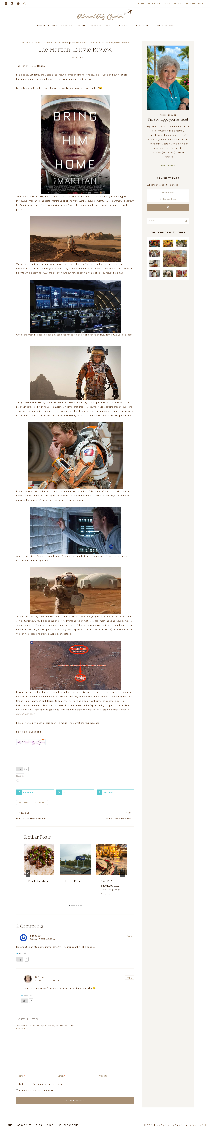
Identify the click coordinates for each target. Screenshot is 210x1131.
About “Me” (154, 3)
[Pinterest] (18, 3)
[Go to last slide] (28, 873)
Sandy (33, 935)
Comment (22, 1028)
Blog (167, 3)
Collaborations (195, 3)
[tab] (69, 905)
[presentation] (39, 859)
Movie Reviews (96, 43)
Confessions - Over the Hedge (36, 43)
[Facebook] (5, 3)
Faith (81, 26)
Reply (129, 936)
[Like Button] (19, 769)
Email (61, 1075)
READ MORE (168, 165)
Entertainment (78, 43)
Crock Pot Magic (38, 881)
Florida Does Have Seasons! (119, 816)
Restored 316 (199, 1125)
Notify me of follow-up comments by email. (41, 1084)
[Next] (122, 873)
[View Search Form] (24, 4)
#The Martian (40, 802)
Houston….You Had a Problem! (31, 816)
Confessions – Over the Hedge (53, 26)
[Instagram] (12, 3)
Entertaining (61, 43)
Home (141, 3)
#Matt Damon (24, 802)
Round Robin (73, 881)
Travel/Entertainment (118, 43)
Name (21, 1075)
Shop (50, 1125)
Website (102, 1075)
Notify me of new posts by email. (36, 1090)
